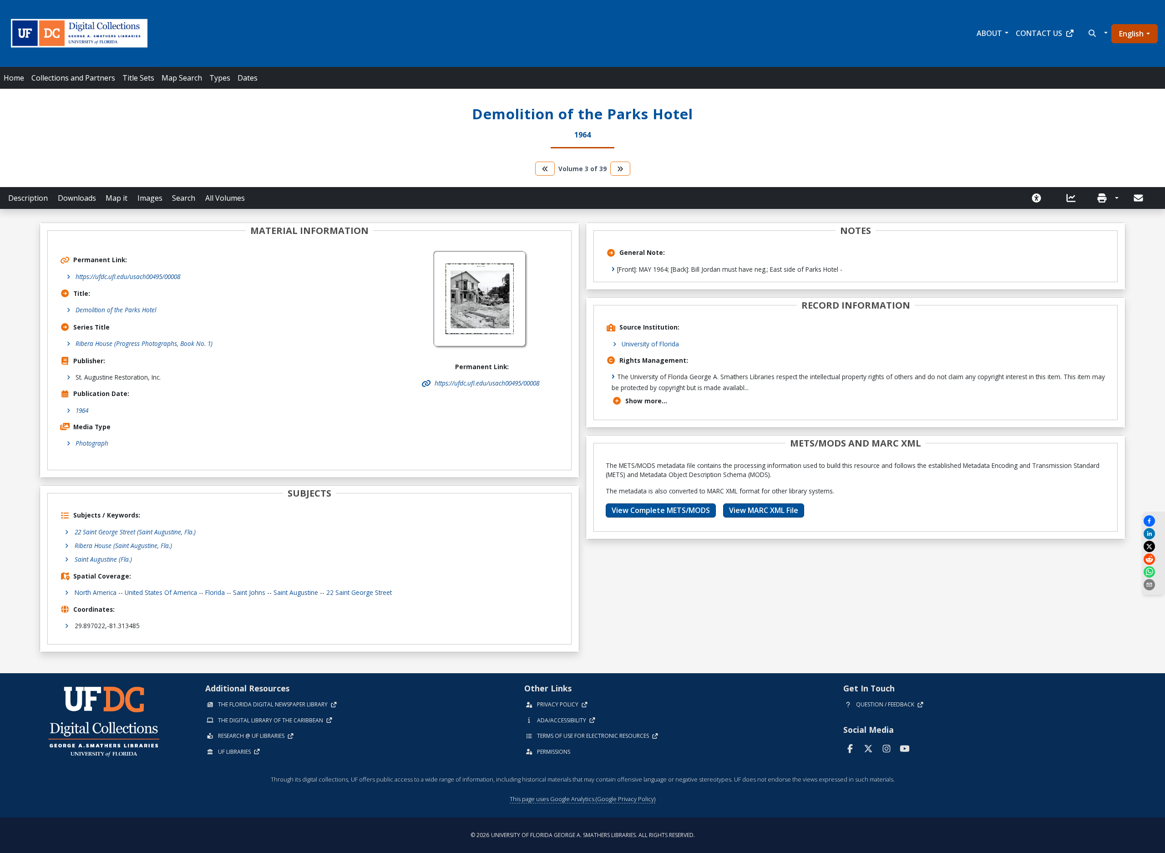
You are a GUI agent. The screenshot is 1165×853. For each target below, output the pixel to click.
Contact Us (1039, 33)
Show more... (646, 400)
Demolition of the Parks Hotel (116, 309)
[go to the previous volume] (545, 169)
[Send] (1139, 198)
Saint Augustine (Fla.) (103, 559)
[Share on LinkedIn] (1154, 533)
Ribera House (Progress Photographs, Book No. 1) (144, 343)
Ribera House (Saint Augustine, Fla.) (123, 545)
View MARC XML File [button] (763, 510)
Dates (248, 78)
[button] (1097, 33)
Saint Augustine (296, 592)
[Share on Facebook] (1154, 521)
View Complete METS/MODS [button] (661, 510)
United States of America (161, 592)
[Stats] (1074, 198)
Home (14, 78)
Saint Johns (249, 592)
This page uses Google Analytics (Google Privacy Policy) (582, 799)
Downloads (77, 198)
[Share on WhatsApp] (1154, 572)
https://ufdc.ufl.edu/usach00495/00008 (128, 276)
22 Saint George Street (359, 592)
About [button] (989, 33)
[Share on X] (1154, 546)
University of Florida (650, 344)
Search (183, 198)
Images (149, 198)
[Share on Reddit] (1154, 559)
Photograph (92, 443)
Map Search (182, 78)
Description (28, 198)
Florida (215, 592)
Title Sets (138, 78)
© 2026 (583, 835)
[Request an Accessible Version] (1039, 198)
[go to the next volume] (620, 169)
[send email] (1154, 584)
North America (95, 592)
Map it (116, 198)
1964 (82, 410)
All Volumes (225, 198)
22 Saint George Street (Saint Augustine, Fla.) (135, 532)
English (1131, 34)
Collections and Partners (73, 78)
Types (219, 78)
